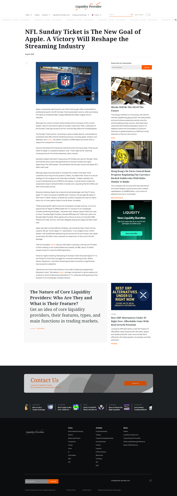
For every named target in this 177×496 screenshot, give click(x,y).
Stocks (113, 138)
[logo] (88, 6)
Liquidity (98, 448)
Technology (72, 455)
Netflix (53, 244)
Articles (45, 15)
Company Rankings (79, 15)
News (28, 15)
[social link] (150, 480)
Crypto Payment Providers (132, 438)
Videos (37, 15)
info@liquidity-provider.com (120, 481)
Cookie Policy (86, 490)
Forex (70, 448)
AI (68, 452)
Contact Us (135, 383)
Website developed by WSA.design (109, 490)
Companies (72, 442)
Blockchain (99, 455)
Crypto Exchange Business (104, 438)
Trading (98, 435)
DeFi (69, 459)
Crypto (70, 445)
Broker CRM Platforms (130, 445)
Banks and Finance (117, 198)
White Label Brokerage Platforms (134, 442)
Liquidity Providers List (61, 15)
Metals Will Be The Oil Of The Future (127, 109)
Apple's (62, 272)
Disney (49, 139)
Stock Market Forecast (75, 431)
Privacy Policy (71, 490)
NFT (69, 462)
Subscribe (146, 67)
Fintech (98, 445)
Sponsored (146, 201)
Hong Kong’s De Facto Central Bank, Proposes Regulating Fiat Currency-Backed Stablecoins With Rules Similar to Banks (131, 176)
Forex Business (101, 442)
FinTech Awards (101, 452)
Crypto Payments (101, 431)
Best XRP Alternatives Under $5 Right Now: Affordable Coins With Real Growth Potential (130, 321)
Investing (114, 343)
